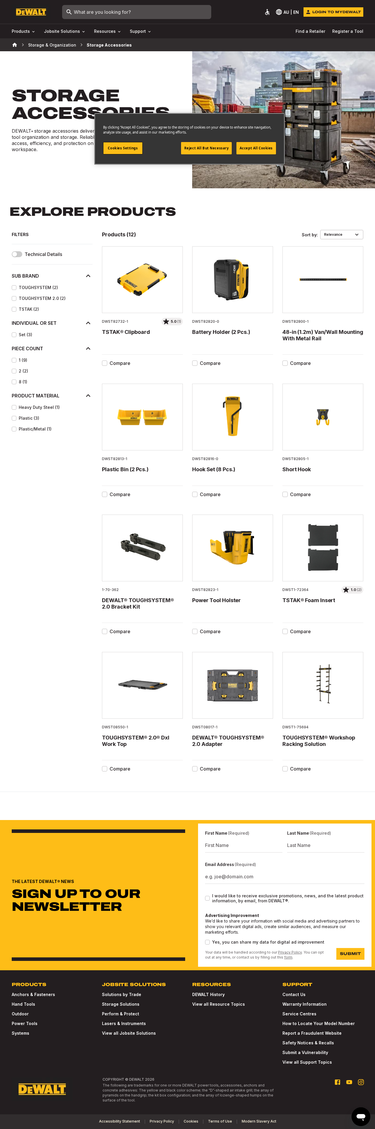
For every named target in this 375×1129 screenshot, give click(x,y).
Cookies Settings (123, 148)
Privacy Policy (290, 952)
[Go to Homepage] (31, 12)
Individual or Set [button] (34, 323)
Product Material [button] (35, 396)
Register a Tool (347, 31)
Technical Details (43, 254)
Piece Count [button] (27, 348)
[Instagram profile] (361, 1082)
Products (21, 31)
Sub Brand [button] (25, 276)
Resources (105, 31)
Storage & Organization (52, 44)
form (288, 957)
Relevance (333, 234)
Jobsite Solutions (62, 31)
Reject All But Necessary (206, 148)
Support (138, 31)
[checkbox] (14, 287)
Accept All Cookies (256, 148)
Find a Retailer (310, 31)
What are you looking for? (102, 12)
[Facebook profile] (337, 1082)
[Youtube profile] (349, 1082)
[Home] (15, 45)
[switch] (17, 254)
